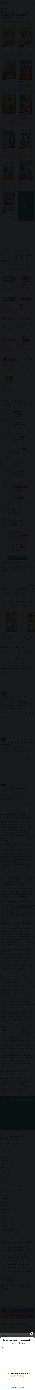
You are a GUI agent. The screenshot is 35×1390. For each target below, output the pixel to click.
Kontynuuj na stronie (17, 1387)
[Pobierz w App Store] (18, 1382)
